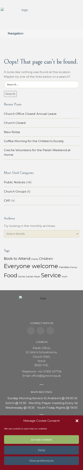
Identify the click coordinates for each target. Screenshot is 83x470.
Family (73, 267)
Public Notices (14, 182)
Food (10, 275)
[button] (77, 421)
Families (64, 267)
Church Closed (14, 123)
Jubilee (29, 276)
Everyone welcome (31, 266)
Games (21, 276)
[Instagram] (40, 331)
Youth (64, 276)
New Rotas (12, 132)
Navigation (15, 33)
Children (46, 259)
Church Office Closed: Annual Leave (30, 114)
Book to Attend (17, 258)
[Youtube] (50, 331)
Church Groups (15, 191)
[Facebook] (31, 331)
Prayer (37, 276)
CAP (7, 200)
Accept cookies (41, 439)
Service (51, 275)
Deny (41, 450)
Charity (34, 259)
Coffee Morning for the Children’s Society (34, 141)
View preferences (41, 460)
